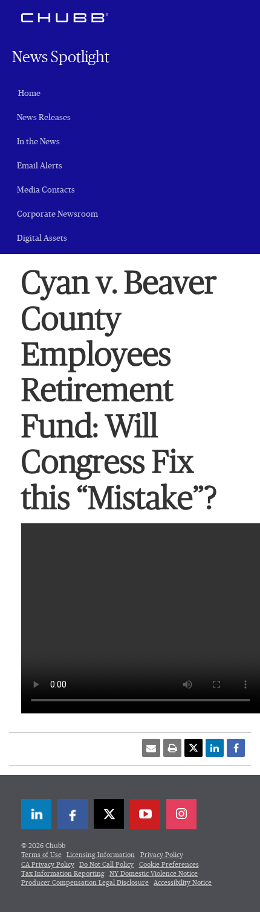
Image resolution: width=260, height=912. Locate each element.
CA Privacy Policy (47, 864)
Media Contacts (46, 190)
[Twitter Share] (193, 748)
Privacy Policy (161, 855)
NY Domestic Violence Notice (153, 873)
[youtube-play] (145, 814)
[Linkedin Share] (215, 748)
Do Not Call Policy (106, 864)
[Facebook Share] (236, 748)
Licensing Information (101, 855)
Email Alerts (39, 166)
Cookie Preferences (169, 864)
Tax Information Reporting (63, 873)
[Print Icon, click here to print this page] (172, 748)
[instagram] (181, 814)
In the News (38, 142)
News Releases (44, 117)
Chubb (64, 17)
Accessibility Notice (183, 882)
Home (29, 93)
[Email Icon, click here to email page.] (151, 748)
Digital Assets (42, 238)
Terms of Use (41, 855)
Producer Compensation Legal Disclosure (85, 882)
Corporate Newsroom (57, 214)
